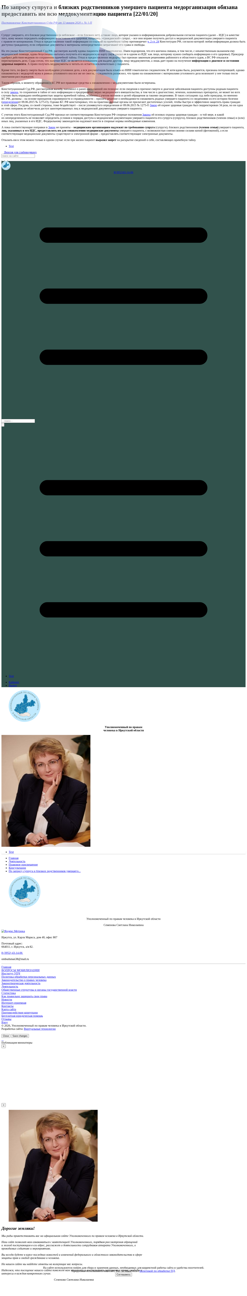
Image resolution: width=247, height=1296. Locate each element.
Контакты (7, 1006)
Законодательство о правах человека (23, 980)
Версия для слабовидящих (20, 152)
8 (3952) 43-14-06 (12, 952)
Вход (4, 1022)
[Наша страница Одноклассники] (9, 159)
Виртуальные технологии (40, 1028)
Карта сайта (8, 1009)
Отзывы (6, 1019)
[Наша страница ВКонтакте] (6, 159)
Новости (6, 999)
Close (6, 1036)
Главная (6, 967)
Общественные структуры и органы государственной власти (39, 989)
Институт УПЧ (10, 973)
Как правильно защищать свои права (24, 996)
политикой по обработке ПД (157, 1270)
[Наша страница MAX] (1, 159)
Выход (13, 685)
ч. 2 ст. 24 (153, 41)
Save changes (19, 1036)
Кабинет (14, 682)
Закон (153, 105)
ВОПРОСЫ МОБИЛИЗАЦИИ (20, 970)
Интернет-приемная (13, 1002)
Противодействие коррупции (19, 1012)
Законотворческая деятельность (20, 983)
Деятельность (9, 986)
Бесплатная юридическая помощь (22, 1015)
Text (11, 146)
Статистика (8, 993)
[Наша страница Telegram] (3, 159)
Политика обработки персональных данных (28, 976)
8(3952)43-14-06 (123, 172)
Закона (146, 114)
